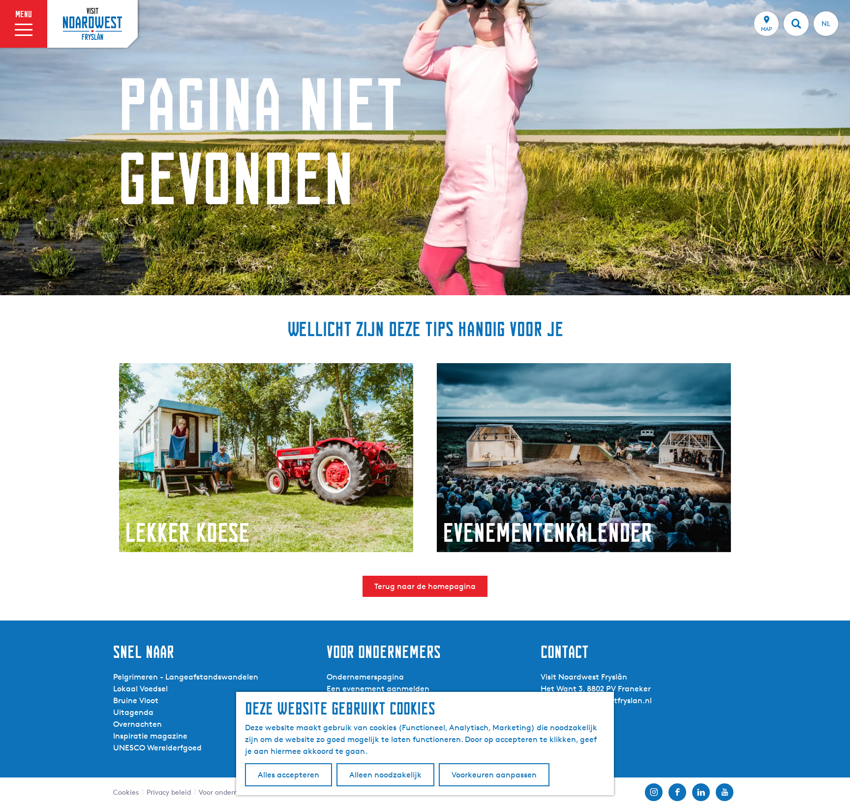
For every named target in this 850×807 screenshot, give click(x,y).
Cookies (126, 792)
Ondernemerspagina (365, 677)
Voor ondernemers (228, 792)
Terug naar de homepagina (425, 586)
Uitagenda (133, 712)
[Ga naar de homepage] (92, 23)
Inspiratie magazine (150, 736)
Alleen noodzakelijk (385, 774)
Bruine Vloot (135, 700)
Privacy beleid (169, 792)
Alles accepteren (288, 774)
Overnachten (137, 724)
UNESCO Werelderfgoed (157, 747)
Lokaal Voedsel (140, 688)
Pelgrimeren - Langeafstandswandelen (185, 677)
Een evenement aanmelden (378, 688)
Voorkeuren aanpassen (494, 774)
